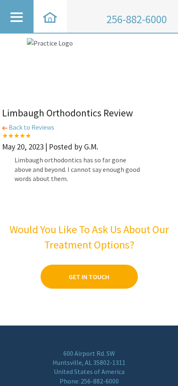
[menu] (17, 16)
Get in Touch (89, 277)
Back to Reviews (30, 127)
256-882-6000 (136, 19)
